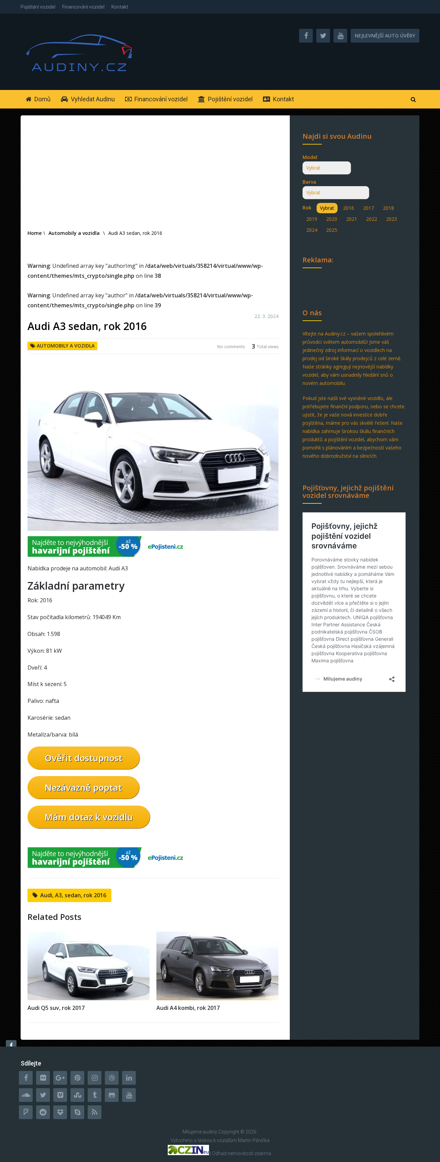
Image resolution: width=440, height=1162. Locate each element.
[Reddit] (43, 1112)
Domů (42, 99)
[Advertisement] (153, 177)
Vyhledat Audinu (92, 99)
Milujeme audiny (200, 1132)
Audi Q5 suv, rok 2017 (56, 1008)
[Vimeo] (60, 1095)
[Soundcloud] (26, 1095)
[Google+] (60, 1078)
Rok (306, 207)
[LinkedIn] (129, 1078)
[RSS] (94, 1112)
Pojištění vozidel (38, 7)
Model (309, 157)
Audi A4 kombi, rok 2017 (188, 1008)
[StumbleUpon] (77, 1095)
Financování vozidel (83, 7)
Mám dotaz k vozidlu (89, 817)
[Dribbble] (112, 1078)
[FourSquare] (26, 1112)
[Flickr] (43, 1078)
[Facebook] (26, 1078)
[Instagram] (94, 1078)
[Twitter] (43, 1095)
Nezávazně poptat (83, 787)
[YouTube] (129, 1095)
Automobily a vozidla (66, 345)
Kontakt (119, 7)
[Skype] (77, 1112)
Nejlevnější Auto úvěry (385, 35)
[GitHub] (112, 1095)
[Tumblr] (94, 1095)
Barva (309, 182)
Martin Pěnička (254, 1140)
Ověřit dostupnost (83, 758)
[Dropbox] (60, 1112)
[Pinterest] (77, 1078)
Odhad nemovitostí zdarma (241, 1153)
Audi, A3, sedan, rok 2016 (73, 895)
